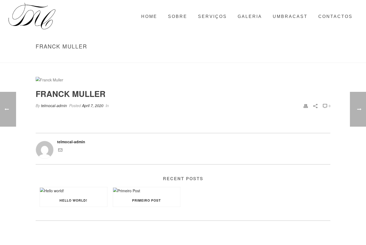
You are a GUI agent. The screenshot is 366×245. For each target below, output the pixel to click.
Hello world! (73, 200)
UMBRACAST (290, 16)
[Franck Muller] (183, 79)
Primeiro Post (146, 200)
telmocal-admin (54, 105)
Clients (291, 57)
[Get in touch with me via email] (60, 150)
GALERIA (250, 16)
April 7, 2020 (92, 105)
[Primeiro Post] (146, 190)
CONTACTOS (335, 16)
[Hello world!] (73, 190)
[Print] (306, 106)
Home (276, 57)
